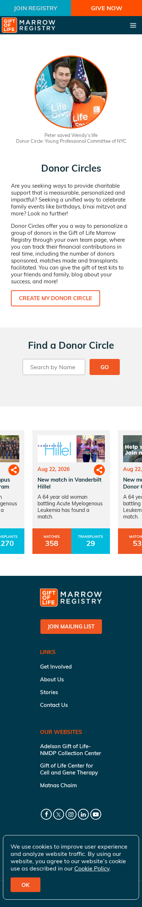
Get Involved (56, 666)
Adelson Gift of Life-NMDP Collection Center (70, 750)
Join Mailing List (71, 626)
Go (104, 367)
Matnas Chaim (58, 785)
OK (25, 884)
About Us (52, 679)
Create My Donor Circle (55, 298)
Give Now (106, 8)
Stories (49, 692)
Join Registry (35, 8)
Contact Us (54, 704)
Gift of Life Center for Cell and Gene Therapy (69, 769)
